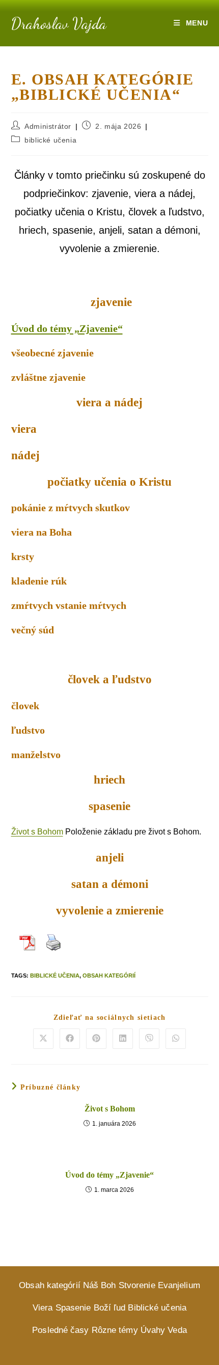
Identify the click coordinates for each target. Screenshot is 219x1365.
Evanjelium (179, 1285)
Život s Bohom (37, 831)
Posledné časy (60, 1330)
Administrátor (47, 126)
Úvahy (153, 1330)
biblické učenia (50, 140)
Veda (177, 1330)
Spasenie (73, 1308)
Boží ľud (110, 1308)
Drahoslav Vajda (58, 23)
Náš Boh (99, 1285)
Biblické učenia (54, 975)
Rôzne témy (115, 1330)
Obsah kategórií (109, 975)
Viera (43, 1308)
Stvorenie (137, 1285)
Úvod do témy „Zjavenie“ (67, 328)
